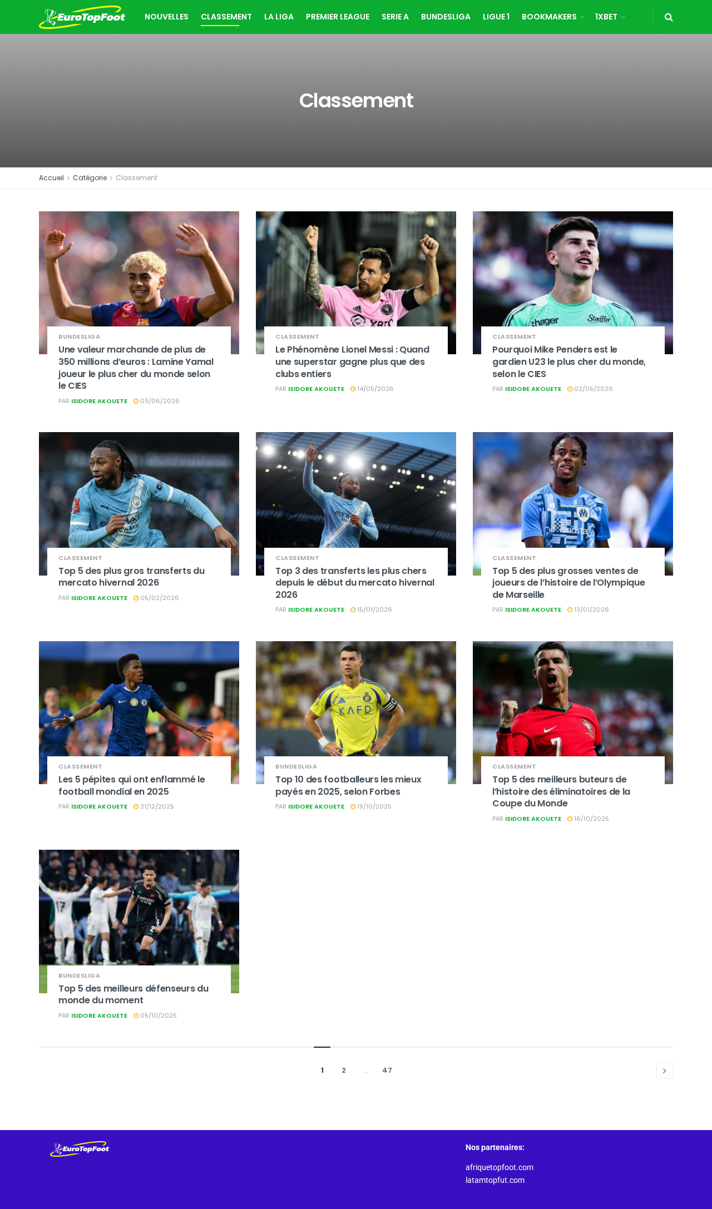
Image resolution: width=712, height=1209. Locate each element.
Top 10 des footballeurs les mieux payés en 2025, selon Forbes (348, 785)
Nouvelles (167, 16)
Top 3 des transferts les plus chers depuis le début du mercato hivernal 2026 (354, 582)
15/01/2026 (373, 609)
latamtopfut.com (495, 1180)
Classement (226, 16)
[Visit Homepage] (82, 17)
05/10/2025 (158, 1015)
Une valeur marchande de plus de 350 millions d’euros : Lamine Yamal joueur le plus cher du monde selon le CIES (136, 367)
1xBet (606, 16)
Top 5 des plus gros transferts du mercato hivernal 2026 (131, 576)
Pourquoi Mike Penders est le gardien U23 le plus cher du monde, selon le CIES (569, 361)
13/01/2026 (590, 609)
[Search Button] (669, 17)
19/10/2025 (373, 806)
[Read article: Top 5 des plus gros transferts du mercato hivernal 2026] (139, 503)
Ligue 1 (496, 16)
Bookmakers (549, 16)
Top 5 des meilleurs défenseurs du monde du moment (133, 994)
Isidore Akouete (99, 401)
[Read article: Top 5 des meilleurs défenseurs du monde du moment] (139, 921)
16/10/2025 (590, 818)
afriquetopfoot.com (499, 1167)
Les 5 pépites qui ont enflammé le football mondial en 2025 (131, 785)
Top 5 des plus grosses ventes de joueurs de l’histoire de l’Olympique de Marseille (568, 582)
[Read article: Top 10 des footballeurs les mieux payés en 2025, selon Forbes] (356, 712)
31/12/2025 (156, 806)
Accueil (51, 177)
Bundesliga (446, 16)
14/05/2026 (374, 388)
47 (387, 1070)
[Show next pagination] (664, 1070)
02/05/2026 (592, 388)
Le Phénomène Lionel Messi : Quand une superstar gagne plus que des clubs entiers (352, 361)
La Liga (279, 16)
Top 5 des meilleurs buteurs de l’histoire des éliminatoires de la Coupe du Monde (561, 791)
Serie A (395, 16)
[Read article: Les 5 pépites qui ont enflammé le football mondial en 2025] (139, 712)
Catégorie (90, 177)
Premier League (337, 16)
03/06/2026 (159, 401)
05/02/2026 (159, 597)
